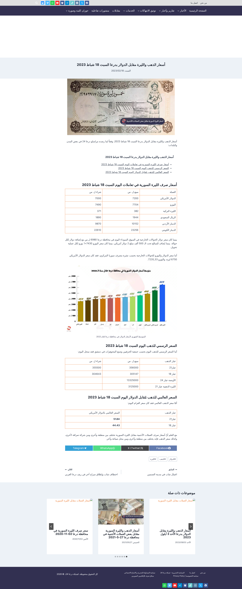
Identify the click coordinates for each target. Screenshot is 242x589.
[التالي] (51, 526)
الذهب (163, 459)
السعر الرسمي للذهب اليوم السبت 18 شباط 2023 (143, 168)
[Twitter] (82, 3)
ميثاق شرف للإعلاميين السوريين (143, 576)
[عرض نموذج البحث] (36, 2)
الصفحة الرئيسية (197, 10)
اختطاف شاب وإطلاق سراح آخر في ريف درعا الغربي (91, 472)
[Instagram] (77, 3)
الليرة (153, 459)
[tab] (126, 556)
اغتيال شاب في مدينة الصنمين (162, 472)
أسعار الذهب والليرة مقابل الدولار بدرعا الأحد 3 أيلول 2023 (175, 534)
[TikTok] (72, 3)
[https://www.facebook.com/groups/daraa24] (62, 3)
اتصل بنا (194, 3)
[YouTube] (57, 3)
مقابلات (116, 10)
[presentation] (172, 512)
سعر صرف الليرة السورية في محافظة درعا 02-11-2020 (70, 532)
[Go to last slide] (191, 526)
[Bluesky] (42, 3)
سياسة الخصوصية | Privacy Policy (185, 576)
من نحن (203, 3)
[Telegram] (67, 3)
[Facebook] (87, 3)
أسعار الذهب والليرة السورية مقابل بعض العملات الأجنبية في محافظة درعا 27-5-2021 (121, 534)
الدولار (172, 459)
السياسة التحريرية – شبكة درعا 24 (172, 573)
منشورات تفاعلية (100, 10)
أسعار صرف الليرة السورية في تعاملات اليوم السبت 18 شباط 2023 (135, 164)
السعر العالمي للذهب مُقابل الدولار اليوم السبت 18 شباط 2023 (137, 172)
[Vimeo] (47, 3)
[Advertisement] (121, 36)
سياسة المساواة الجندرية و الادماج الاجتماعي (139, 573)
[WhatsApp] (52, 3)
